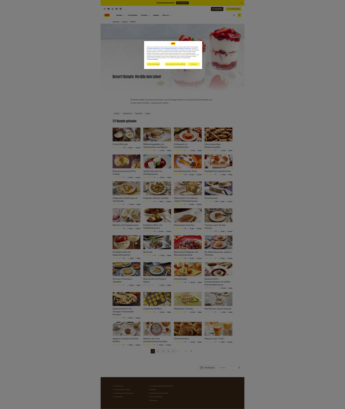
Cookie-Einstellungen (153, 64)
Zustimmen (193, 64)
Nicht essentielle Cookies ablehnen (175, 64)
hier (153, 57)
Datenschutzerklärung (152, 59)
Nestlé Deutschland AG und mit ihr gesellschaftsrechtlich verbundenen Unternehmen (170, 48)
